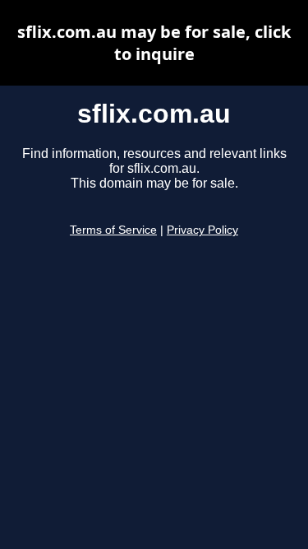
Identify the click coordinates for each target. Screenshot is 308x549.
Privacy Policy (202, 230)
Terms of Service (113, 230)
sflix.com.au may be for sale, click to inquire (154, 43)
